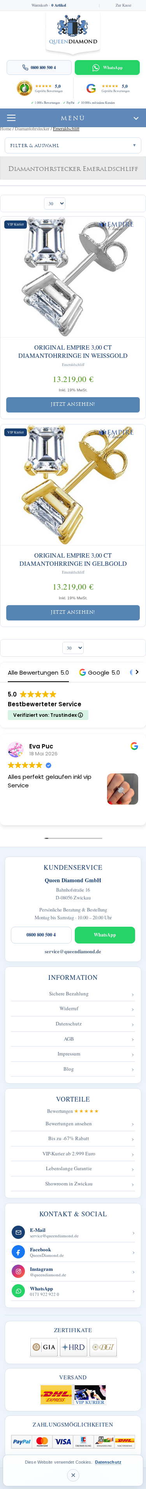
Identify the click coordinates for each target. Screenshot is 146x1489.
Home (5, 128)
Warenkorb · (49, 5)
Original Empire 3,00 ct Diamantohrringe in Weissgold (73, 351)
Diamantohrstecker (32, 128)
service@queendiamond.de (73, 951)
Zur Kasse (123, 5)
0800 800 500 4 (41, 934)
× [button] (73, 1475)
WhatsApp (105, 934)
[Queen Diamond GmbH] (73, 35)
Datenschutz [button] (108, 1462)
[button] (99, 672)
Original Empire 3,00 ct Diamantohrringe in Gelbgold (73, 559)
